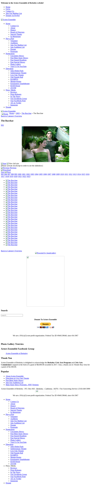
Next (3, 172)
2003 (18, 113)
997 (9, 174)
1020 (16, 176)
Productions (10, 54)
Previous (13, 168)
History (13, 30)
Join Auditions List (17, 47)
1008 (53, 174)
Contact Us (10, 11)
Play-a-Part (10, 39)
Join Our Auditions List (14, 383)
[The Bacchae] (11, 180)
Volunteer (14, 41)
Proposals (14, 51)
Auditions (14, 43)
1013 (75, 174)
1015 (83, 174)
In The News (15, 96)
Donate (13, 49)
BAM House (15, 86)
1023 (28, 176)
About (12, 28)
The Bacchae (26, 113)
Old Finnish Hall (16, 77)
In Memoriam (15, 36)
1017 (3, 176)
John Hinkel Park (16, 71)
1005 (41, 174)
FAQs (8, 9)
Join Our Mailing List (14, 13)
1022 (24, 176)
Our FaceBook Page (18, 101)
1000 (19, 174)
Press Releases (15, 94)
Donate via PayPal (13, 16)
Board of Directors (17, 32)
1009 (58, 174)
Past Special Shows (17, 62)
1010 (62, 174)
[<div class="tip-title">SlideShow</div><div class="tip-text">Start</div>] (3, 164)
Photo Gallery (15, 64)
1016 (87, 174)
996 (5, 174)
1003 (32, 174)
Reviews (13, 92)
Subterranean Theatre (18, 73)
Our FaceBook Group (18, 99)
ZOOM (13, 88)
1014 (79, 174)
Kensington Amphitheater (20, 84)
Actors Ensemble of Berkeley (17, 353)
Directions (9, 69)
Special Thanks (16, 34)
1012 (70, 174)
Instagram (14, 105)
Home (8, 7)
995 (2, 174)
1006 (45, 174)
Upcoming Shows (17, 56)
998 (12, 174)
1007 (49, 174)
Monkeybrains (15, 81)
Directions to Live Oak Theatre (17, 378)
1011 (66, 174)
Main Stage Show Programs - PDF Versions (22, 385)
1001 (24, 174)
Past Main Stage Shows (19, 58)
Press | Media (11, 90)
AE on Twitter (15, 103)
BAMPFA (14, 79)
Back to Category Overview (11, 116)
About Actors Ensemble (15, 376)
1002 (28, 174)
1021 (20, 176)
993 (2, 125)
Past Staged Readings (18, 60)
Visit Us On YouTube (18, 66)
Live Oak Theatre (17, 75)
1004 (36, 174)
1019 (11, 176)
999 (15, 174)
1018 (7, 176)
